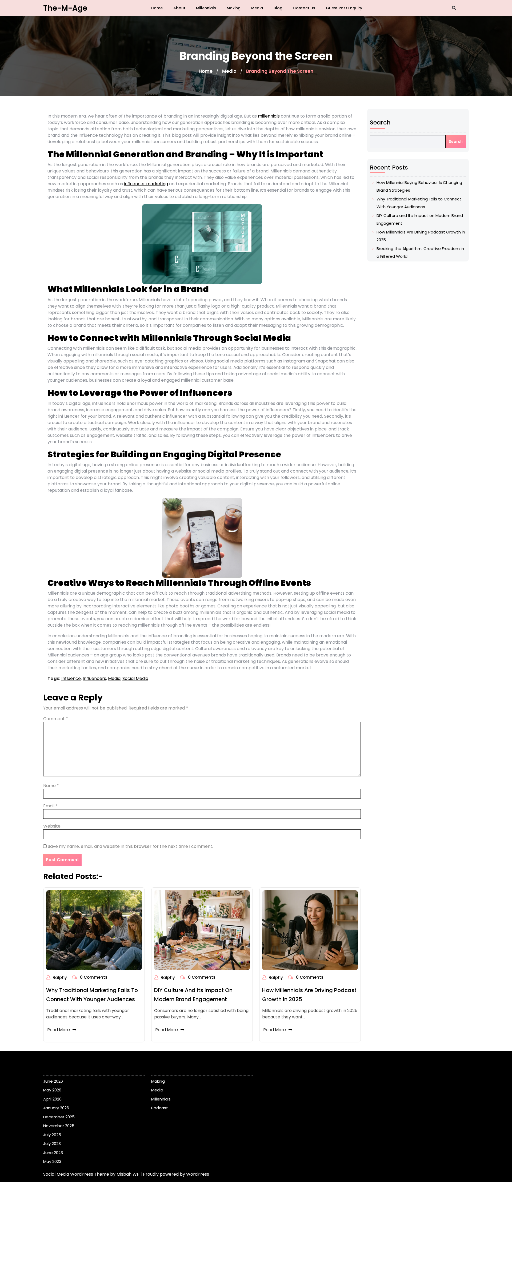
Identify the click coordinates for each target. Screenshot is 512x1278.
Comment (55, 719)
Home (157, 8)
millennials (269, 116)
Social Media (135, 678)
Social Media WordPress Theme (76, 1174)
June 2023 (53, 1152)
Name (51, 786)
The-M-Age (65, 8)
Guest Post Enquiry (344, 8)
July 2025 (52, 1135)
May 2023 (52, 1161)
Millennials (206, 8)
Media (257, 8)
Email (50, 806)
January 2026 (56, 1108)
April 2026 (52, 1099)
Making (234, 8)
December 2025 (59, 1117)
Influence (71, 678)
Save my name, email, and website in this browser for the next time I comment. (130, 846)
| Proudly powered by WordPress (175, 1174)
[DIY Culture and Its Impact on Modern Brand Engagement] (202, 930)
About (179, 8)
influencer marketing (146, 184)
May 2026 (52, 1090)
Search (380, 122)
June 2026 (53, 1081)
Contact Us (304, 8)
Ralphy (60, 977)
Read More (58, 1030)
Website (52, 826)
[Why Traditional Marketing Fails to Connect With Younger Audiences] (94, 930)
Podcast (159, 1108)
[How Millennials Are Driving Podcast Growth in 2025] (310, 930)
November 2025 (58, 1125)
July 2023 (52, 1143)
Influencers (94, 678)
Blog (278, 8)
